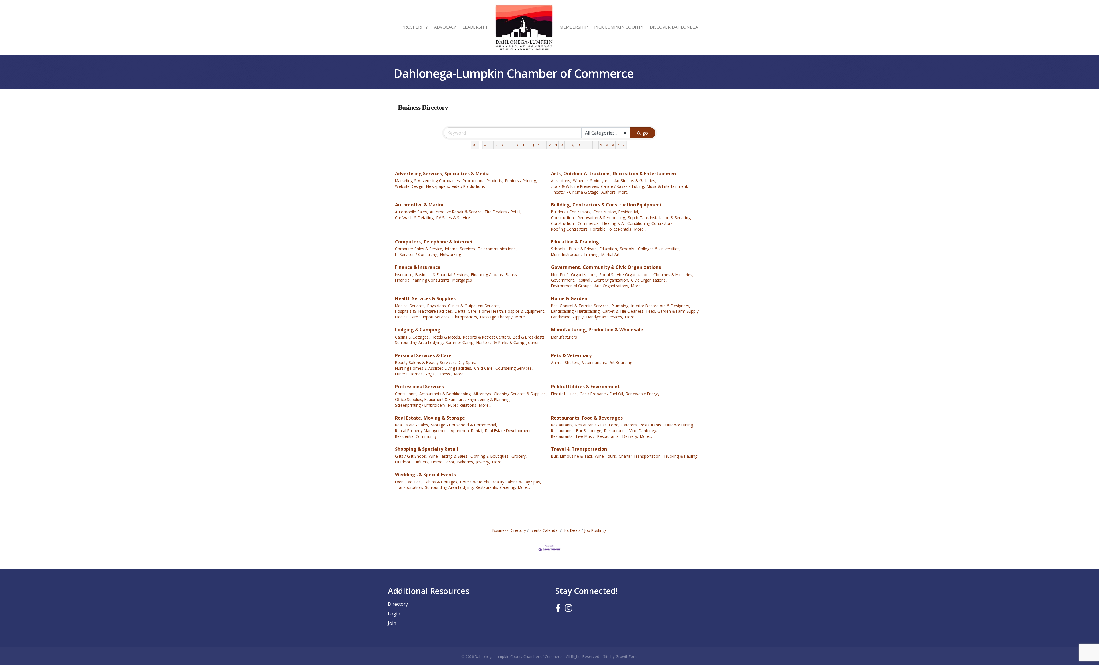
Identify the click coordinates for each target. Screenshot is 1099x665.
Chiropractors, (465, 317)
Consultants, (406, 393)
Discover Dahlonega (674, 27)
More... (624, 192)
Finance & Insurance (417, 267)
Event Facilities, (408, 482)
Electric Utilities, (564, 393)
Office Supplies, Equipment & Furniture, (430, 399)
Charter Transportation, (640, 456)
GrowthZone (627, 656)
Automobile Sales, (411, 212)
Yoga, (431, 374)
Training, (592, 254)
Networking (450, 254)
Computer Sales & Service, (419, 248)
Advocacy (445, 27)
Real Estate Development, (508, 430)
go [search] (645, 133)
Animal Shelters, (565, 362)
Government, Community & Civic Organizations (606, 267)
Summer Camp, (460, 342)
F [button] (512, 145)
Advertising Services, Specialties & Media (442, 173)
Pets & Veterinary (571, 355)
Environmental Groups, (572, 285)
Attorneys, (482, 393)
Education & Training (575, 242)
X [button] (613, 145)
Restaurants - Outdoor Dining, (667, 425)
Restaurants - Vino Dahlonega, (632, 430)
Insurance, (404, 274)
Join (392, 623)
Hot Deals (571, 530)
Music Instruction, (566, 254)
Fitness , (445, 374)
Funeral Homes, (409, 374)
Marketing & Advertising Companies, (428, 180)
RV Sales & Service (453, 217)
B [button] (490, 145)
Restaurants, (562, 425)
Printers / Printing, (521, 180)
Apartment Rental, (467, 430)
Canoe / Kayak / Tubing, (623, 186)
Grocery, (519, 456)
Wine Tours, (606, 456)
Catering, (508, 487)
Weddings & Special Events (425, 474)
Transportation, (409, 487)
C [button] (496, 145)
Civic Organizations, (649, 280)
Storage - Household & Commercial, (464, 425)
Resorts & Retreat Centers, (487, 337)
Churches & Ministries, (673, 274)
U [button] (595, 145)
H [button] (524, 145)
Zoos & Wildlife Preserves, (575, 186)
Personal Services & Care (423, 355)
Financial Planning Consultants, (423, 280)
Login (394, 614)
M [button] (549, 145)
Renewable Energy (642, 393)
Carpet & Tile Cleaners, (623, 311)
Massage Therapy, (497, 317)
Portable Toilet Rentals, (611, 229)
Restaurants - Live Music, (573, 436)
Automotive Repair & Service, (456, 212)
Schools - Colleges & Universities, (650, 248)
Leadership (475, 27)
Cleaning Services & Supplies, (520, 393)
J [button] (533, 145)
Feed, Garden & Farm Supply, (673, 311)
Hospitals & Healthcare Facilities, (424, 311)
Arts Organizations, (611, 285)
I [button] (529, 145)
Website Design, (409, 186)
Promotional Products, (483, 180)
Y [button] (618, 145)
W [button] (607, 145)
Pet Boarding (620, 362)
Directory (398, 604)
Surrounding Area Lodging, (419, 342)
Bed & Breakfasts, (529, 337)
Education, (609, 248)
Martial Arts (611, 254)
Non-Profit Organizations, (574, 274)
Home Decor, (443, 462)
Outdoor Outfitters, (412, 462)
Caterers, (629, 425)
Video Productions (468, 186)
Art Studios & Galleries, (635, 180)
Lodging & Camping (417, 329)
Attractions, (561, 180)
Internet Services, (460, 248)
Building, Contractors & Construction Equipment (606, 205)
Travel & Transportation (579, 449)
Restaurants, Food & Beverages (587, 418)
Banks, (512, 274)
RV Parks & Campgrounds (516, 342)
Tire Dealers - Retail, (503, 212)
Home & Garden (569, 298)
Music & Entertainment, (667, 186)
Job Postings (595, 530)
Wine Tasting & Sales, (449, 456)
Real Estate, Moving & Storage (430, 418)
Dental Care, (466, 311)
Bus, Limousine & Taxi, (572, 456)
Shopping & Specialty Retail (426, 449)
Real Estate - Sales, (412, 425)
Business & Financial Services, (442, 274)
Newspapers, (438, 186)
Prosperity (414, 27)
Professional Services (419, 386)
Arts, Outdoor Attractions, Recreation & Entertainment (614, 173)
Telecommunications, (497, 248)
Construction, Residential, (616, 212)
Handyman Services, (604, 317)
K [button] (538, 145)
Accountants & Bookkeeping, (445, 393)
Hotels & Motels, (446, 337)
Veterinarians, (594, 362)
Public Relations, (462, 405)
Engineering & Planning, (489, 399)
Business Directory (509, 530)
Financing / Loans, (487, 274)
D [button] (502, 145)
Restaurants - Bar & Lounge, (576, 430)
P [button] (567, 145)
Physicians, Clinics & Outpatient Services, (464, 305)
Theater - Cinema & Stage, (575, 192)
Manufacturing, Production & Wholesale (597, 329)
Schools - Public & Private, (574, 248)
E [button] (507, 145)
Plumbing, (621, 305)
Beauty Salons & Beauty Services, (425, 362)
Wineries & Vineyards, (593, 180)
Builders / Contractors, (571, 212)
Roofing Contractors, (570, 229)
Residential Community (416, 436)
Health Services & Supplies (425, 298)
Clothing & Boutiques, (490, 456)
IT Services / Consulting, (416, 254)
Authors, (609, 192)
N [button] (556, 145)
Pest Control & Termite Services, (580, 305)
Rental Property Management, (422, 430)
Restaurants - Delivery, (617, 436)
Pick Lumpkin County (618, 27)
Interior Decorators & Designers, (660, 305)
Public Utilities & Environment (585, 386)
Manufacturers (564, 337)
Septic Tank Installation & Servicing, (660, 217)
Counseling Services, (514, 368)
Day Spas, (467, 362)
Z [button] (624, 145)
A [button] (485, 145)
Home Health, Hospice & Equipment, (512, 311)
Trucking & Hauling (680, 456)
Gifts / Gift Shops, (411, 456)
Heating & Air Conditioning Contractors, (638, 223)
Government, (563, 280)
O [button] (561, 145)
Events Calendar (544, 530)
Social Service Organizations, (625, 274)
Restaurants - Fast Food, (597, 425)
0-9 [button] (475, 145)
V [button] (601, 145)
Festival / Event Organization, (603, 280)
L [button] (544, 145)
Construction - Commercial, (576, 223)
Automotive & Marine (420, 205)
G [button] (518, 145)
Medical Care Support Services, (423, 317)
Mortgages (462, 280)
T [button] (590, 145)
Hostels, (483, 342)
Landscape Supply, (568, 317)
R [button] (579, 145)
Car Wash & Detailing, (415, 217)
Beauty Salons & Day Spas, (516, 482)
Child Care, (484, 368)
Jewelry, (483, 462)
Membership (574, 27)
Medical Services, (410, 305)
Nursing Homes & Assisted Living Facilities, (433, 368)
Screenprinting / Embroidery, (420, 405)
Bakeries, (465, 462)
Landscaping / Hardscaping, (576, 311)
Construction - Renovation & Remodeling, (588, 217)
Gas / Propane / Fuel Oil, (602, 393)
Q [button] (573, 145)
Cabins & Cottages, (412, 337)
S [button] (585, 145)
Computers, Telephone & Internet (434, 242)
